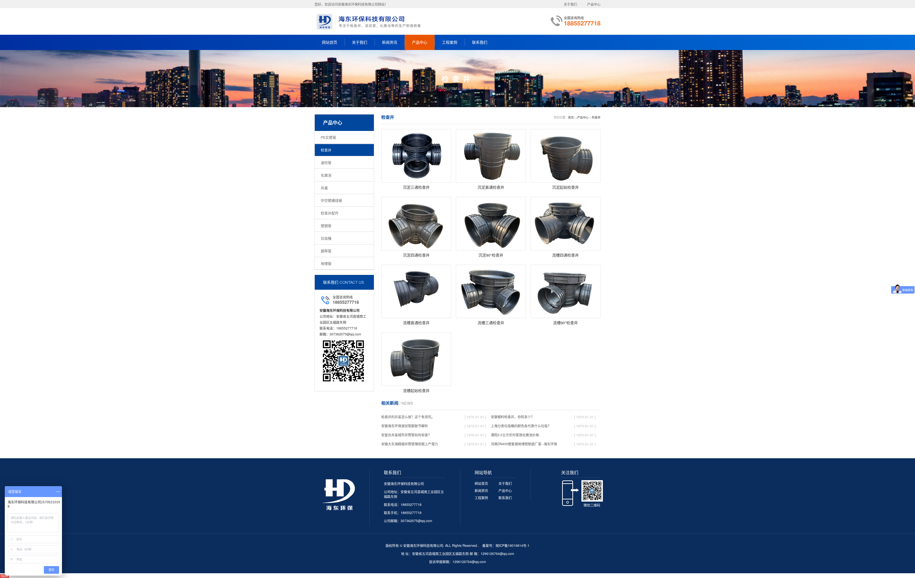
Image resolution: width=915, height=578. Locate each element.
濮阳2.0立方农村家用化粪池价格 (515, 434)
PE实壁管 (328, 137)
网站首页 (329, 42)
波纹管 (326, 162)
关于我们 (570, 4)
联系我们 (479, 42)
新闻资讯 (389, 42)
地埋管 (326, 263)
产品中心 (593, 4)
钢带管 (326, 250)
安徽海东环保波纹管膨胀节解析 (404, 425)
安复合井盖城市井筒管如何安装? (405, 434)
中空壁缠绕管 (331, 200)
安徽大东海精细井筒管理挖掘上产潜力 (409, 443)
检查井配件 (330, 212)
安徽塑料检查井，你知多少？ (512, 416)
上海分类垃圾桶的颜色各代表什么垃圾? (520, 425)
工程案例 (449, 42)
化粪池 (326, 175)
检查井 (326, 149)
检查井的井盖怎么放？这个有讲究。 (408, 416)
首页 (571, 117)
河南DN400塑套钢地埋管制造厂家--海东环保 (524, 443)
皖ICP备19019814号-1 (512, 545)
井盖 (324, 187)
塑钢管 (326, 225)
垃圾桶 (326, 238)
